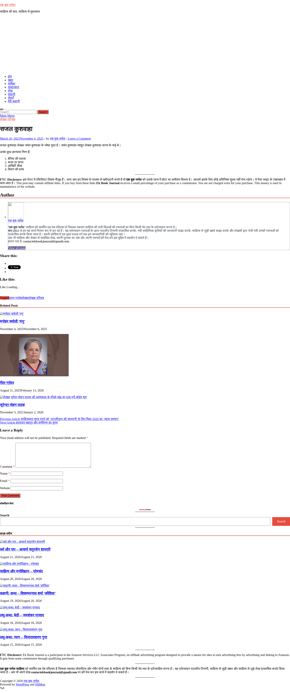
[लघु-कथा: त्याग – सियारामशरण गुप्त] (21, 629)
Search (4, 515)
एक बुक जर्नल (7, 4)
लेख (10, 90)
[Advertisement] (145, 44)
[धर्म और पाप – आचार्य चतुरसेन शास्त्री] (22, 541)
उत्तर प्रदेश (15, 298)
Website (5, 488)
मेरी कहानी (14, 101)
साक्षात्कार (13, 87)
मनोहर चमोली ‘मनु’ (12, 321)
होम (10, 76)
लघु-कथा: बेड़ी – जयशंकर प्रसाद (22, 615)
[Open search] (1, 109)
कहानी (11, 94)
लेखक (25, 298)
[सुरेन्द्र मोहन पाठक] (43, 397)
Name (5, 473)
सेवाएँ (11, 97)
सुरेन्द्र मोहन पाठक (12, 405)
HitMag (40, 684)
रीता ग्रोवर (7, 383)
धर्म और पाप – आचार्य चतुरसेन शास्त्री (25, 549)
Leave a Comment (79, 138)
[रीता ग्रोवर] (34, 375)
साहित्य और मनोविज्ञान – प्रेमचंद (21, 571)
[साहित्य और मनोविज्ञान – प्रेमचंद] (19, 563)
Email (5, 480)
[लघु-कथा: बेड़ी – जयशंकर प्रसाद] (20, 607)
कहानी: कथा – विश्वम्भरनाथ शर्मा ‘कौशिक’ (28, 593)
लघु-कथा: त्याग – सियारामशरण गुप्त (23, 637)
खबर (10, 80)
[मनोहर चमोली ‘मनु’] (12, 313)
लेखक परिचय (7, 119)
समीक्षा (11, 83)
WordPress (22, 684)
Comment (7, 466)
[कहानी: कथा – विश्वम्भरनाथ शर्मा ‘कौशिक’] (25, 585)
